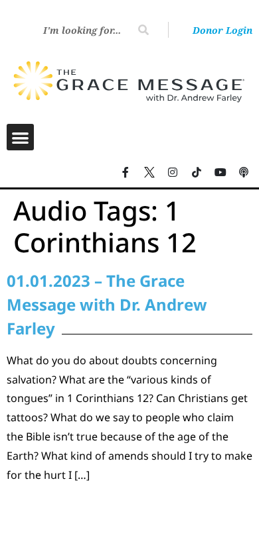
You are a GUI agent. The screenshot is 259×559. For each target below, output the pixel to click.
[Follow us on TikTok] (196, 172)
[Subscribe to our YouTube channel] (220, 172)
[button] (20, 137)
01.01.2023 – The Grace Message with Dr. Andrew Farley (107, 304)
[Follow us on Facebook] (125, 172)
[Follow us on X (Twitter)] (149, 172)
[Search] (143, 30)
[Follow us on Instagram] (173, 172)
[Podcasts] (243, 172)
